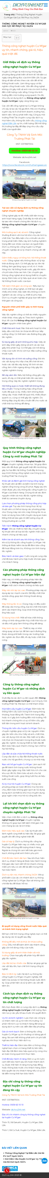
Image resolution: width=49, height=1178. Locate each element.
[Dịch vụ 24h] (23, 6)
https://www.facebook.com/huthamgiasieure (24, 165)
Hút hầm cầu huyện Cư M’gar (16, 709)
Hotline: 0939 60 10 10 (24, 150)
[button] (16, 38)
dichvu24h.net (18, 1109)
